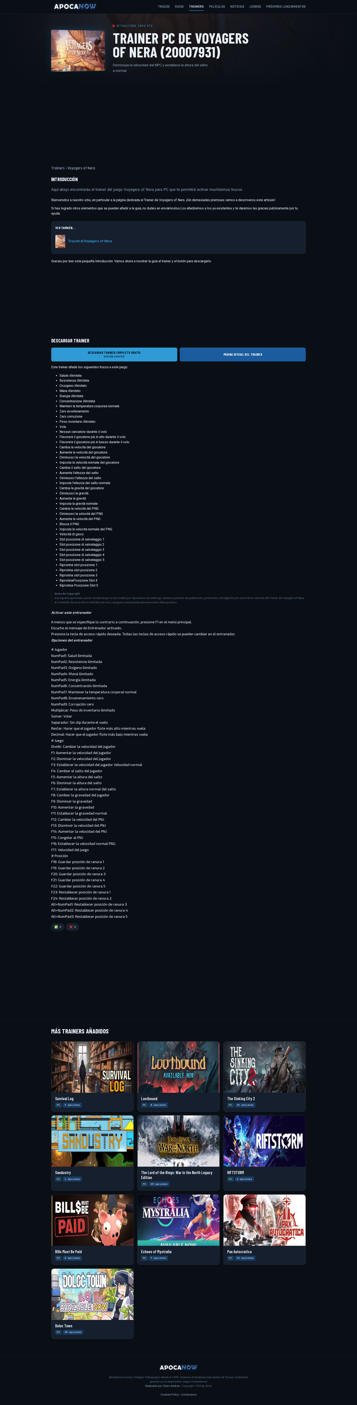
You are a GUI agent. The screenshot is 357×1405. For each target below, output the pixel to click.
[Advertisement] (178, 117)
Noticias (237, 6)
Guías (179, 6)
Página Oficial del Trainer (243, 354)
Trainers (196, 6)
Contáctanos (189, 1394)
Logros (255, 6)
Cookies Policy (170, 1394)
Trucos (164, 6)
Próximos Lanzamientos (286, 6)
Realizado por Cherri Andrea (162, 1385)
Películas (217, 6)
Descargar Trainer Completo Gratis (114, 354)
